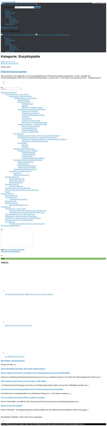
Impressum (13, 20)
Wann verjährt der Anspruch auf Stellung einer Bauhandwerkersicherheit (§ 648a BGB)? (35, 373)
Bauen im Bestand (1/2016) (11, 406)
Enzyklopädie (10, 13)
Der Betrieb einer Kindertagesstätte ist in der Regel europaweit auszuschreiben (32, 389)
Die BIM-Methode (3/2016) (15, 356)
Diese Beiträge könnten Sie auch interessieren (23, 369)
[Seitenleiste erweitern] (2, 87)
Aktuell (7, 11)
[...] (100, 377)
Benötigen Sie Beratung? (13, 361)
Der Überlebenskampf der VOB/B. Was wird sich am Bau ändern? (29, 294)
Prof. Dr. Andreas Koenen (14, 250)
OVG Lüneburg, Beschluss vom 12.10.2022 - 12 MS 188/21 (23, 381)
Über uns (8, 16)
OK (84, 424)
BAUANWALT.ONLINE (9, 28)
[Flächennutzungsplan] (10, 63)
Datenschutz (13, 22)
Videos (7, 15)
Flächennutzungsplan (14, 71)
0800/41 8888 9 (99, 3)
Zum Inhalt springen (8, 2)
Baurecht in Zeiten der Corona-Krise (18, 325)
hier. (14, 364)
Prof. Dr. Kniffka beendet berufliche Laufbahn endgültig (23, 397)
